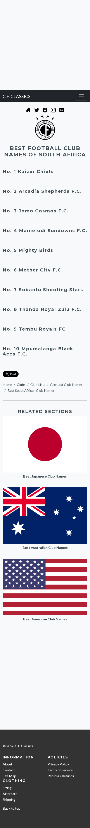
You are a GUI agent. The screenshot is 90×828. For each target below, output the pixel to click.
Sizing (7, 788)
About (7, 764)
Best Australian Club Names (45, 547)
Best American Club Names (45, 619)
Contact (9, 770)
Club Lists (37, 384)
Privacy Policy (58, 764)
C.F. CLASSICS (17, 96)
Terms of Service (60, 770)
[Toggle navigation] (81, 96)
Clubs (21, 384)
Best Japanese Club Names (45, 476)
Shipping (9, 799)
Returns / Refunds (61, 776)
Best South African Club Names (31, 390)
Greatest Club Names (66, 384)
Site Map (9, 776)
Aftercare (10, 793)
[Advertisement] (45, 45)
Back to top (11, 808)
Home (7, 384)
